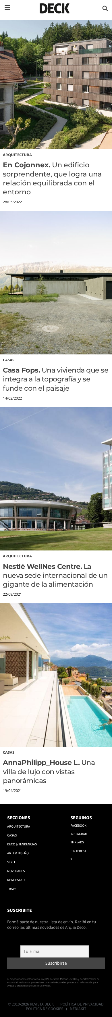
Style (11, 862)
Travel (12, 888)
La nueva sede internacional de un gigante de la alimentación (55, 575)
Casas (8, 359)
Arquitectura (17, 154)
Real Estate (16, 880)
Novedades (16, 871)
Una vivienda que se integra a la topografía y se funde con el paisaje (55, 379)
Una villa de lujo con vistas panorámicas (49, 771)
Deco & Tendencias (22, 844)
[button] (105, 8)
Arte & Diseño (18, 853)
